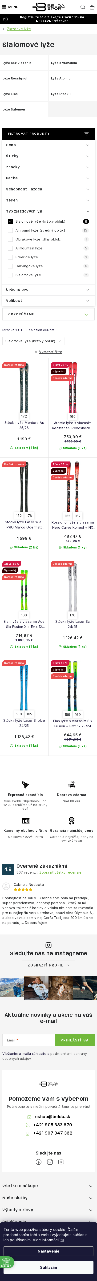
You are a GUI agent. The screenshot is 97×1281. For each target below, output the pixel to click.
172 (24, 416)
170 (73, 615)
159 (67, 715)
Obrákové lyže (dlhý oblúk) (51, 239)
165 (29, 714)
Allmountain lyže (51, 248)
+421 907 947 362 (52, 1133)
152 (67, 516)
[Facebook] (38, 1162)
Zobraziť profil (46, 965)
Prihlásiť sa (75, 1040)
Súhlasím (48, 1267)
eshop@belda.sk (52, 1116)
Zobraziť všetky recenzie (60, 872)
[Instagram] (50, 1162)
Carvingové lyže (51, 266)
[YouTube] (61, 1162)
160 (73, 416)
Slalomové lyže (51, 275)
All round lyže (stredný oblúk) (51, 230)
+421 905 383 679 (52, 1124)
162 (78, 516)
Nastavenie (48, 1251)
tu (62, 1240)
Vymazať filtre (50, 352)
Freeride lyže (51, 257)
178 (29, 516)
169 (78, 715)
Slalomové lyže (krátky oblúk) (51, 221)
